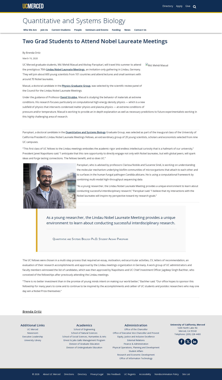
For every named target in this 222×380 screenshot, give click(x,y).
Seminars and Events (96, 29)
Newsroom (32, 333)
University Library (32, 340)
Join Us (44, 29)
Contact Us (140, 29)
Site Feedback (114, 374)
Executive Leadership (32, 336)
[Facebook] (181, 342)
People (78, 29)
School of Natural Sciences (84, 333)
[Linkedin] (194, 342)
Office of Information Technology (135, 358)
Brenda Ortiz (32, 311)
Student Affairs (136, 351)
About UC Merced (51, 374)
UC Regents (130, 374)
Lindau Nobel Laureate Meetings (65, 69)
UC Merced (32, 329)
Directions (69, 374)
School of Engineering (84, 329)
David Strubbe (68, 97)
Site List (186, 374)
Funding (116, 29)
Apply (179, 6)
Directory (167, 6)
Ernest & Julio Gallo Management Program (84, 340)
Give (187, 6)
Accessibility (145, 374)
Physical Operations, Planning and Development (136, 347)
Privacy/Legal (96, 374)
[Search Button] (194, 7)
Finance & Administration (136, 343)
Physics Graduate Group (76, 85)
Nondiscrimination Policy (166, 374)
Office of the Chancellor (136, 329)
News (127, 29)
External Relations (136, 340)
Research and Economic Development (136, 354)
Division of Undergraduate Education (84, 347)
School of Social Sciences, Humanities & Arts (84, 336)
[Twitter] (188, 341)
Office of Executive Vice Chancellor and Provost (136, 333)
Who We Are (30, 29)
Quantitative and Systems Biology (74, 21)
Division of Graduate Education (84, 343)
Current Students (61, 29)
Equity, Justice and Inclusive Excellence (136, 336)
